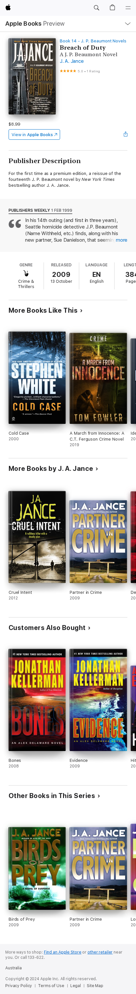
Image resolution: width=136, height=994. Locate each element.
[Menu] (128, 8)
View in (32, 134)
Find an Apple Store (63, 952)
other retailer (100, 952)
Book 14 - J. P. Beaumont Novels (93, 40)
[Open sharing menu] (125, 134)
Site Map (95, 985)
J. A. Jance (72, 61)
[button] (96, 8)
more (121, 240)
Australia (13, 968)
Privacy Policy (18, 985)
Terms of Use (51, 985)
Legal (75, 985)
